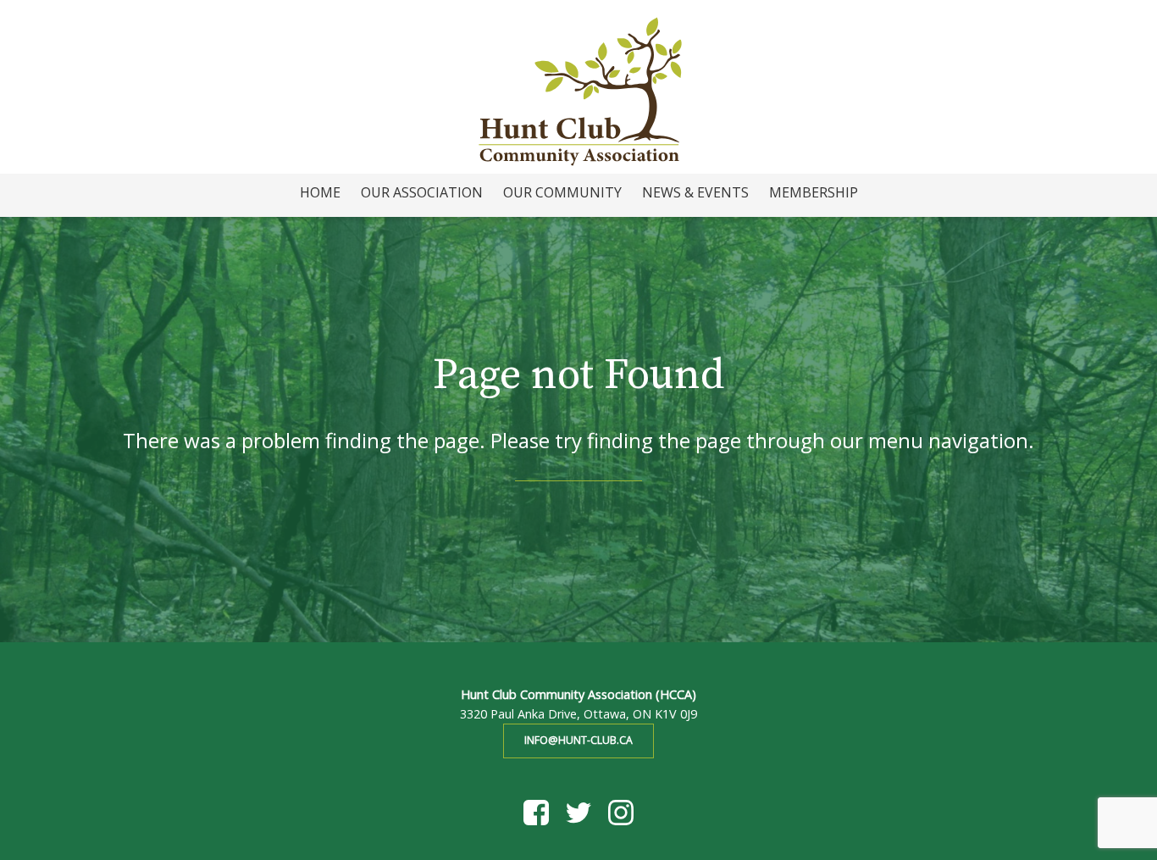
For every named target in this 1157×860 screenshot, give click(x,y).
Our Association (422, 192)
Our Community (562, 192)
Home (320, 192)
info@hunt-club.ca (578, 740)
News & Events (695, 192)
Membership (813, 192)
